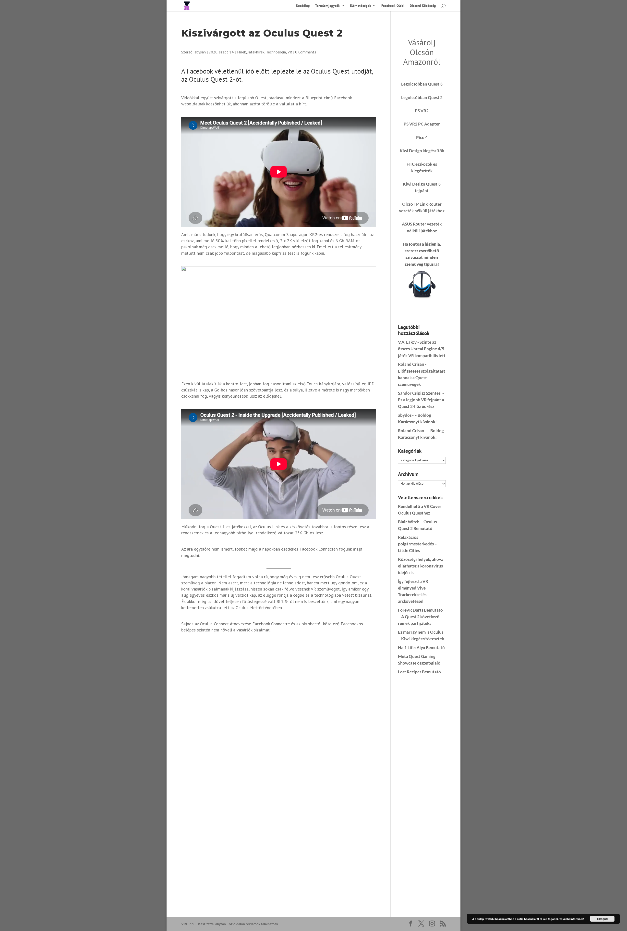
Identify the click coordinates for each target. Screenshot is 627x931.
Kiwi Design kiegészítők (422, 150)
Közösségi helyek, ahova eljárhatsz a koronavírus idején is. (420, 566)
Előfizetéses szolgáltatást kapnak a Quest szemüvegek (421, 377)
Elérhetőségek (360, 6)
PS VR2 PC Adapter (422, 123)
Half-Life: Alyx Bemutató (421, 647)
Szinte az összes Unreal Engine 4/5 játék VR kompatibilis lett (422, 349)
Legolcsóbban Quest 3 (422, 84)
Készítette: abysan (212, 924)
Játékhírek (256, 52)
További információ (571, 919)
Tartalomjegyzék (327, 6)
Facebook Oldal (392, 6)
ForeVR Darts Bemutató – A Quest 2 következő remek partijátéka (420, 616)
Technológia (276, 52)
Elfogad (602, 919)
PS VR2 (422, 110)
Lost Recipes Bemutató (419, 671)
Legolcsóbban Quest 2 (422, 97)
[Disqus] (278, 700)
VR (290, 52)
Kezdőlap (303, 6)
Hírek (241, 52)
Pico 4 (422, 137)
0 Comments (305, 52)
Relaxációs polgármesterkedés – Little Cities (417, 544)
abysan (200, 52)
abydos (404, 415)
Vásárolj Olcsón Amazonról (421, 52)
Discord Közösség (423, 6)
